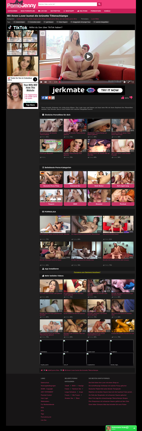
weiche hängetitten (102, 22)
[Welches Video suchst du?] (99, 4)
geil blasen (49, 22)
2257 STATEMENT (47, 392)
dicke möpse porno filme (37, 19)
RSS (42, 407)
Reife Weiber (99, 186)
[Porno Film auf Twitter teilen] (46, 97)
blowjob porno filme (52, 19)
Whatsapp (69, 11)
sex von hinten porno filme (68, 19)
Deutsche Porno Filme (51, 186)
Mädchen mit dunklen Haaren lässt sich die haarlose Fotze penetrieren (111, 392)
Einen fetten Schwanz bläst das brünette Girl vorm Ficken (107, 404)
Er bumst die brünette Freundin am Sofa (123, 333)
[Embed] (53, 97)
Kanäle (107, 11)
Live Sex (43, 11)
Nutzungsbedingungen (48, 386)
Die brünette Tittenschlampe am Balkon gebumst (97, 133)
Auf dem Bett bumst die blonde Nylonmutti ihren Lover (96, 334)
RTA (42, 411)
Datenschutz (45, 382)
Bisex (78, 398)
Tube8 (67, 386)
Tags (42, 414)
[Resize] (129, 82)
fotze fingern (63, 22)
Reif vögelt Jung (123, 186)
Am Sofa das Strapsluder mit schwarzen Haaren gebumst (107, 395)
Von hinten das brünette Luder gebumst (51, 293)
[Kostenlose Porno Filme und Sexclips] (21, 8)
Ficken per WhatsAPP (46, 153)
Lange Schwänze (70, 392)
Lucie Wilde (95, 19)
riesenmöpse (20, 22)
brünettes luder (35, 22)
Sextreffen (55, 11)
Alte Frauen (76, 395)
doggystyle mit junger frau (81, 22)
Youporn (51, 204)
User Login (44, 398)
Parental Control (46, 395)
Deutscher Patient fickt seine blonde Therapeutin (105, 389)
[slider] (90, 82)
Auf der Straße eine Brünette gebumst (74, 313)
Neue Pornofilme (28, 11)
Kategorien (12, 11)
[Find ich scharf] (123, 98)
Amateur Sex (69, 398)
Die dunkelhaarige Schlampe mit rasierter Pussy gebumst (107, 386)
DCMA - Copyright (47, 389)
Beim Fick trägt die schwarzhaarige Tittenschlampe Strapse (108, 398)
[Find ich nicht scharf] (131, 98)
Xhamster (99, 204)
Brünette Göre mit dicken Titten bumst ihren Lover (121, 133)
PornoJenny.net (46, 417)
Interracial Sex (75, 186)
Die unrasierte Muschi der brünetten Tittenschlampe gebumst (50, 334)
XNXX (75, 204)
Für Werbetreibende (47, 404)
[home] (42, 370)
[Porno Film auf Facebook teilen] (43, 97)
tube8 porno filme (22, 19)
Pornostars (96, 11)
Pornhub (123, 204)
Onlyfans (83, 11)
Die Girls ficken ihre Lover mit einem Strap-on (104, 382)
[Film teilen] (49, 97)
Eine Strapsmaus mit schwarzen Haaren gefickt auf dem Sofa (109, 401)
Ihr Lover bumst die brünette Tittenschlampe (48, 133)
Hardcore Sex (76, 389)
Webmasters (45, 401)
